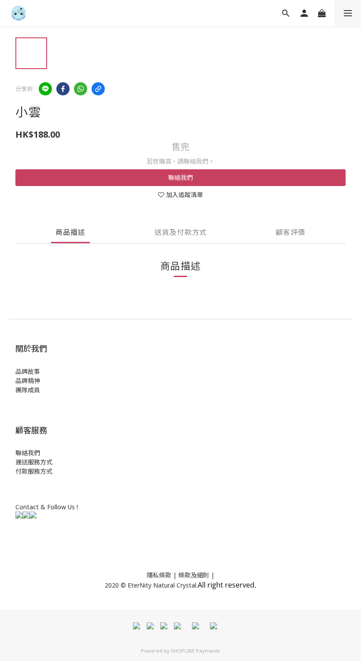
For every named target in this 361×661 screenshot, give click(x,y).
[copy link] (98, 88)
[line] (45, 88)
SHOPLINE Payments (195, 650)
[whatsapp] (80, 88)
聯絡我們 (180, 177)
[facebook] (63, 88)
